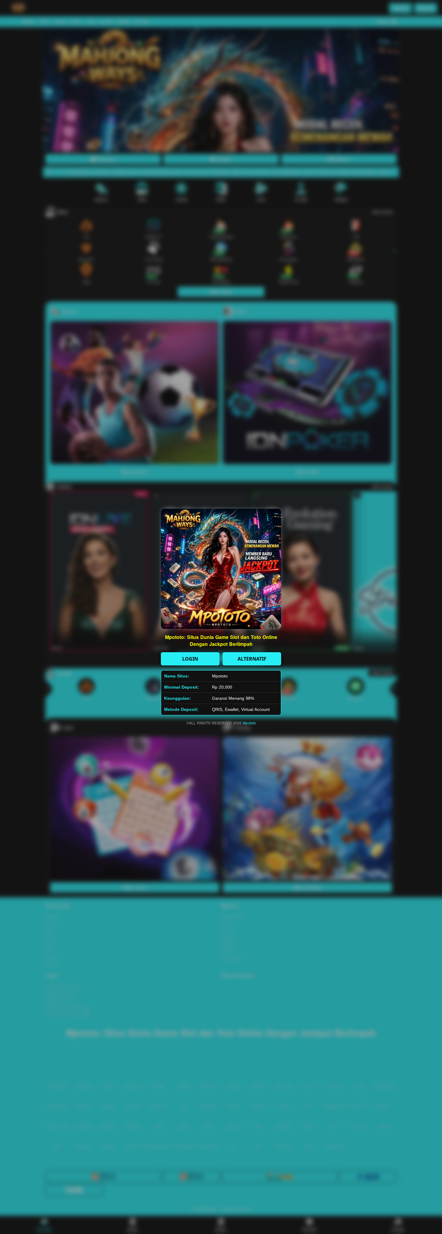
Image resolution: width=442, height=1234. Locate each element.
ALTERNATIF (252, 659)
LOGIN (190, 659)
